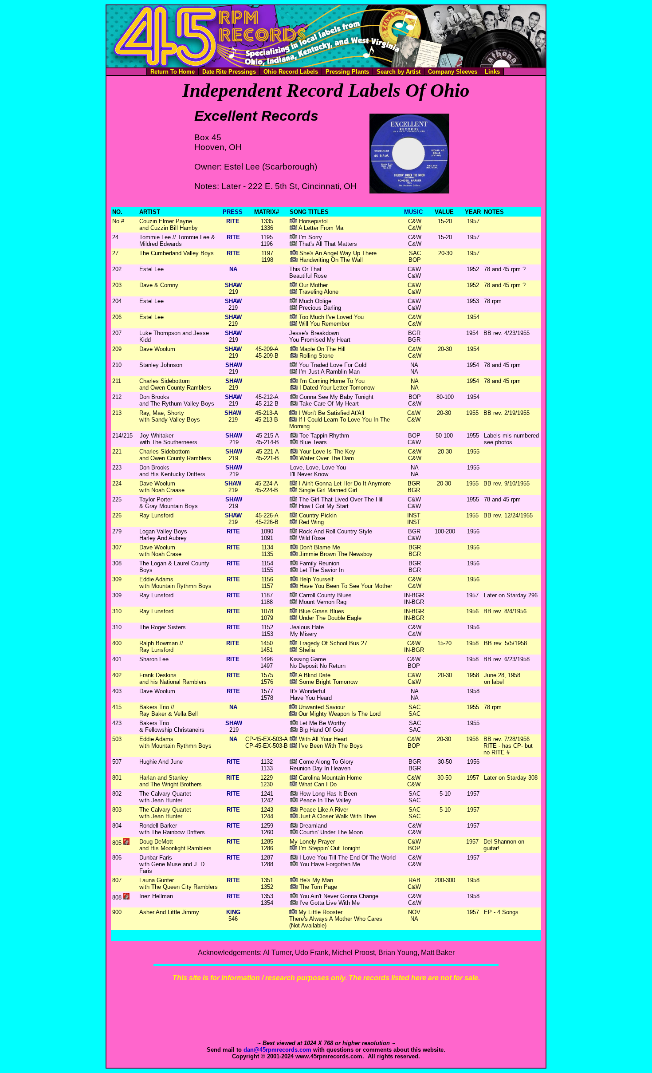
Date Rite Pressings (229, 71)
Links (492, 71)
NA (233, 269)
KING (233, 912)
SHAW (233, 285)
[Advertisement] (326, 1011)
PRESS (233, 212)
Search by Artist (398, 71)
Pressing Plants (347, 71)
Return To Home (172, 71)
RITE (233, 221)
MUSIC (413, 212)
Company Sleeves (452, 71)
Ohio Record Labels (290, 71)
